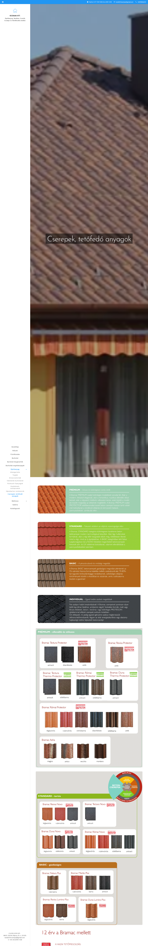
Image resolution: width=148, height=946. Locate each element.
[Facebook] (3, 2)
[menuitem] (15, 447)
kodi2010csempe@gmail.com (124, 2)
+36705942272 (142, 2)
